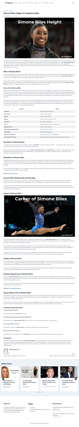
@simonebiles (48, 132)
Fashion (36, 2)
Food (24, 2)
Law (40, 2)
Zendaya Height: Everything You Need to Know (14, 354)
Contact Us (32, 407)
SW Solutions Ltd (8, 16)
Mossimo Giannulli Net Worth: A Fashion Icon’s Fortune (49, 382)
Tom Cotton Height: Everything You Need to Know (68, 382)
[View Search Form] (73, 3)
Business (16, 2)
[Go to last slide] (3, 378)
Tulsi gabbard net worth (15, 288)
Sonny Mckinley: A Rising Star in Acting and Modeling (9, 382)
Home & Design (29, 2)
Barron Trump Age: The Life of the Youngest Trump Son (62, 354)
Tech (20, 2)
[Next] (76, 378)
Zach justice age (13, 173)
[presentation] (10, 372)
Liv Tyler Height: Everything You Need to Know (29, 382)
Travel (51, 2)
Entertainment (45, 2)
